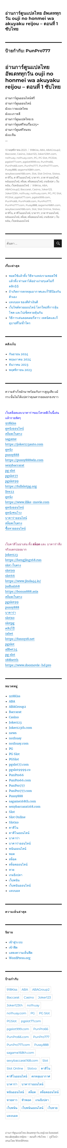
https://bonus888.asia (21, 591)
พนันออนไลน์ (12, 181)
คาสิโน (9, 177)
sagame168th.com (29, 169)
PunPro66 (47, 161)
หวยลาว (12, 1100)
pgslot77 (11, 476)
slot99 (10, 570)
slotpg (10, 623)
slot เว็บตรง (13, 565)
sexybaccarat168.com (18, 173)
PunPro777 (31, 165)
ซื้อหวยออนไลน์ (15, 528)
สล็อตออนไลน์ (35, 181)
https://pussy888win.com (24, 460)
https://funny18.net (20, 639)
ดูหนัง (9, 449)
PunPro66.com (14, 165)
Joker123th (11, 193)
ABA (42, 149)
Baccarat (10, 153)
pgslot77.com (13, 161)
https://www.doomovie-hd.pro (28, 665)
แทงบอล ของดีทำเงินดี (23, 302)
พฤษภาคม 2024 (20, 359)
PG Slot (43, 157)
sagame (11, 439)
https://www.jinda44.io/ (23, 581)
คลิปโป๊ (10, 628)
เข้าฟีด (13, 947)
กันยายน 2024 (18, 354)
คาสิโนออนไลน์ (22, 177)
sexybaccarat (14, 465)
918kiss (10, 423)
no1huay (10, 157)
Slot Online (44, 173)
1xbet (9, 633)
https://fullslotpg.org (21, 486)
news (13, 733)
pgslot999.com (41, 197)
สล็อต (23, 181)
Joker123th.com (47, 153)
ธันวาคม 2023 (18, 364)
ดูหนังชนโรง (13, 512)
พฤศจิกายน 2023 (20, 370)
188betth (11, 660)
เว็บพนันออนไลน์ (20, 185)
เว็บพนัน (14, 880)
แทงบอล (14, 891)
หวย (11, 870)
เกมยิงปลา (49, 181)
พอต (12, 854)
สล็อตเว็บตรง (13, 434)
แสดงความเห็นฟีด (20, 953)
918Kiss (34, 149)
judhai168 (12, 586)
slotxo (10, 618)
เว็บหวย (53, 1108)
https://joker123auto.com (24, 444)
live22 (9, 491)
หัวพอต (26, 1100)
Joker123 (31, 153)
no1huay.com (25, 157)
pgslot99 (12, 481)
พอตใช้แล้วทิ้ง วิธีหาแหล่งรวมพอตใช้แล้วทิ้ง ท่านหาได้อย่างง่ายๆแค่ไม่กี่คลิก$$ (33, 281)
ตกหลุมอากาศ (40, 1076)
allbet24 (11, 649)
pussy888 (12, 455)
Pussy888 (11, 169)
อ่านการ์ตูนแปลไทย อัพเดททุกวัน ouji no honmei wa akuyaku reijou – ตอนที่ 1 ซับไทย (33, 21)
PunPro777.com (48, 165)
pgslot (10, 644)
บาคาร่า (35, 177)
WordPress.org (20, 958)
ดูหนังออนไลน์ (14, 428)
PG (35, 157)
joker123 (11, 555)
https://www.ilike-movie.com (27, 502)
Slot (34, 173)
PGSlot (52, 157)
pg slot (10, 470)
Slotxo (56, 173)
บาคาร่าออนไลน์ (49, 177)
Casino (21, 153)
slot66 (10, 576)
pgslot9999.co (31, 161)
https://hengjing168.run (23, 560)
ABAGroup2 (53, 149)
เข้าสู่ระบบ (16, 942)
